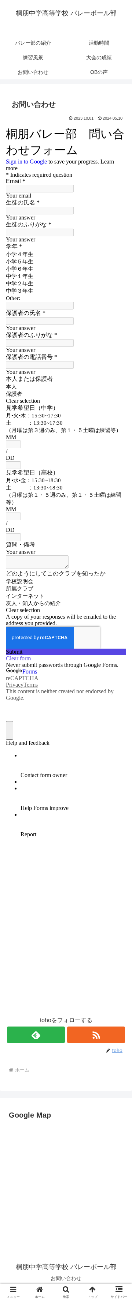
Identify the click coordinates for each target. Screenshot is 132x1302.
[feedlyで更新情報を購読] (36, 1035)
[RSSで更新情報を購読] (96, 1035)
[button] (117, 1078)
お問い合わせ (66, 1278)
